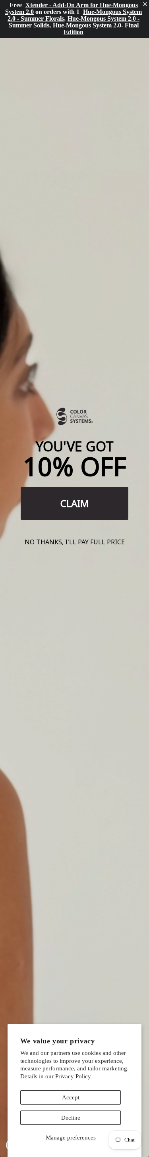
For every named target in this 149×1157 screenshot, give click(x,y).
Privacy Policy (73, 1076)
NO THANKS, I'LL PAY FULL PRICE (75, 542)
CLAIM (74, 503)
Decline (70, 1117)
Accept (70, 1097)
